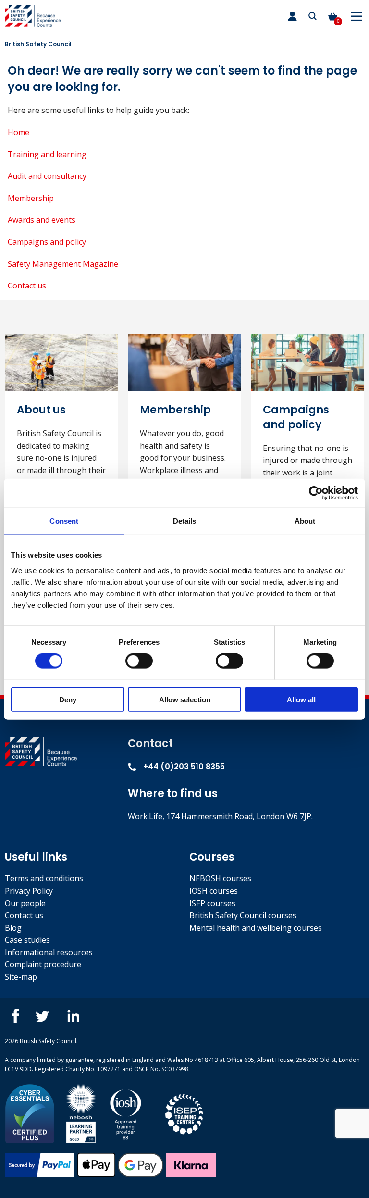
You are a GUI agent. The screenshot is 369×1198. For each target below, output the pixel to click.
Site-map (21, 977)
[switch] (139, 661)
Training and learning (47, 154)
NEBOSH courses (220, 878)
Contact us (27, 285)
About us (41, 409)
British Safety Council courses (242, 915)
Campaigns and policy (47, 242)
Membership (31, 198)
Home (18, 132)
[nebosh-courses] (81, 1113)
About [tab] (305, 521)
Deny (67, 699)
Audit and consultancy (47, 176)
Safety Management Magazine (63, 264)
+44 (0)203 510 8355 (183, 766)
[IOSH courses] (126, 1113)
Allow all (301, 699)
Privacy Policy (29, 891)
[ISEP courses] (184, 1113)
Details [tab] (185, 521)
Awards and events (41, 219)
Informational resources (49, 952)
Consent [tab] (63, 521)
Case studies (27, 940)
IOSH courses (213, 891)
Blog (13, 928)
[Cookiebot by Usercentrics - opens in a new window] (316, 493)
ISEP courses (212, 903)
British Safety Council (38, 44)
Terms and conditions (44, 878)
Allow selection (184, 699)
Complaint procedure (43, 964)
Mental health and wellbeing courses (255, 928)
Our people (25, 903)
